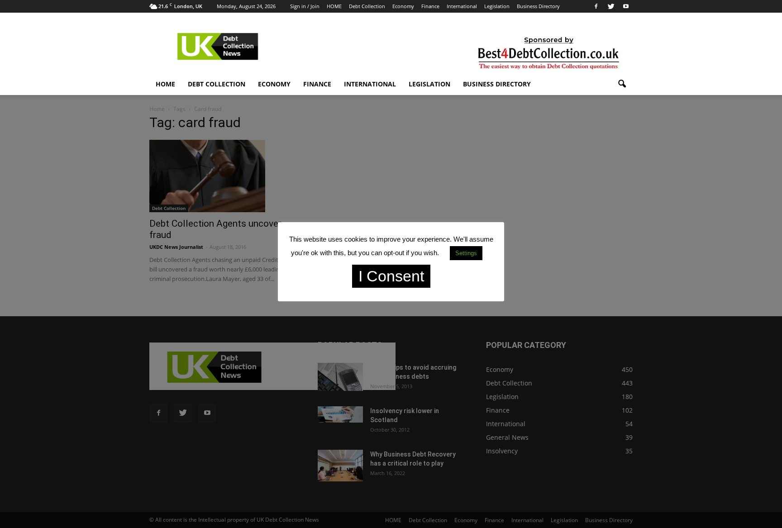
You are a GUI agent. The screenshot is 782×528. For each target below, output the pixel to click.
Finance (430, 6)
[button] (622, 84)
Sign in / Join (304, 6)
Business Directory (538, 6)
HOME (334, 6)
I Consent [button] (391, 276)
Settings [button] (466, 253)
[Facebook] (596, 6)
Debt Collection (367, 6)
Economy (403, 6)
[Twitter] (611, 6)
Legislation (497, 6)
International (462, 6)
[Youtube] (626, 6)
